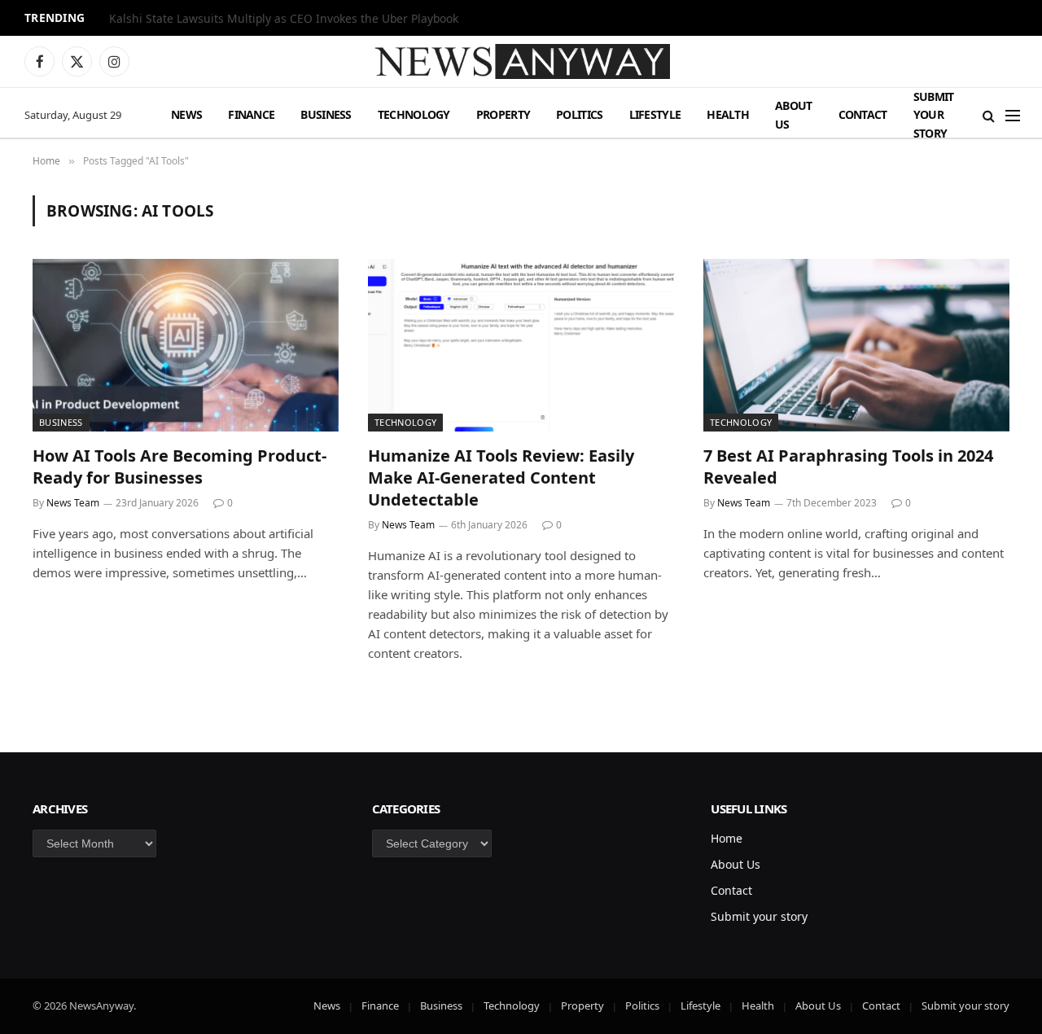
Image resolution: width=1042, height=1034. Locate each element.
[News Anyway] (521, 61)
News (186, 114)
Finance (251, 114)
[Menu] (1012, 115)
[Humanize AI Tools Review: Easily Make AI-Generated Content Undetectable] (521, 345)
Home (726, 838)
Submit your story (933, 115)
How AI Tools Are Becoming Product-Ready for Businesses (179, 467)
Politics (579, 114)
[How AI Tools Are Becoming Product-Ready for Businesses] (186, 345)
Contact (862, 114)
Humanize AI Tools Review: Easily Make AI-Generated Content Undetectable (501, 477)
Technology (414, 114)
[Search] (988, 115)
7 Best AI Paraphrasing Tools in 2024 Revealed (848, 467)
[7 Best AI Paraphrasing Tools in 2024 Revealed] (856, 345)
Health (728, 114)
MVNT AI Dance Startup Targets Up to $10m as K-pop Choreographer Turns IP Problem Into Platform (312, 18)
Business (325, 114)
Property (503, 114)
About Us (793, 114)
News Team (72, 503)
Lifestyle (655, 114)
